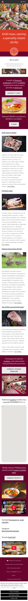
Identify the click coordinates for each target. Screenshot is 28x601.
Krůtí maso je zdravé (9, 133)
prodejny (13, 400)
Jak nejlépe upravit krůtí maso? (13, 307)
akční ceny (18, 88)
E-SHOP (13, 575)
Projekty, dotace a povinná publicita (14, 564)
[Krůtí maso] (3, 2)
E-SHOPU (21, 83)
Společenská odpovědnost (14, 579)
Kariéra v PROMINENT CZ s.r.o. (14, 571)
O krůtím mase (7, 191)
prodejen (7, 361)
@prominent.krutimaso (10, 531)
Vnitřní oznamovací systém (13, 568)
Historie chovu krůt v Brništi (12, 249)
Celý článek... (11, 186)
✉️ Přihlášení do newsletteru (14, 560)
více (14, 587)
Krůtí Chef (11, 537)
